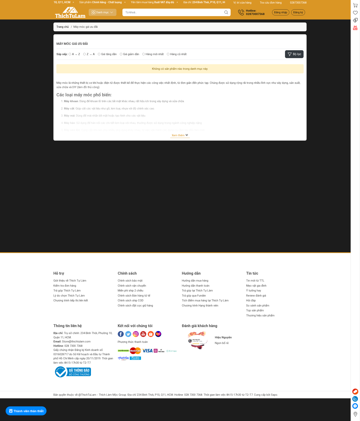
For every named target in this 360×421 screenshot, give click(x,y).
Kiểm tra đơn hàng (64, 285)
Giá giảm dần (131, 54)
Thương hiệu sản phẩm (260, 315)
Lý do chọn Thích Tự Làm (69, 295)
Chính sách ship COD (130, 300)
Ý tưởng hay (253, 290)
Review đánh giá (256, 295)
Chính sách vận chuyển (132, 285)
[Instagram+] (136, 334)
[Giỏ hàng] (355, 5)
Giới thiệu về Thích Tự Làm (69, 280)
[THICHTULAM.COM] (70, 12)
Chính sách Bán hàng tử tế (134, 295)
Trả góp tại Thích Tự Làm (197, 290)
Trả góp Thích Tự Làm (67, 290)
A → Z (76, 54)
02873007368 (298, 2)
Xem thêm (178, 135)
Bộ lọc (297, 54)
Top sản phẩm (255, 310)
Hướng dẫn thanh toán (195, 285)
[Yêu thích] (355, 12)
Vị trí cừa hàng (242, 2)
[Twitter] (128, 334)
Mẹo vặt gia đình (256, 285)
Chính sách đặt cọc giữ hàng (135, 305)
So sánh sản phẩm (257, 305)
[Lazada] (158, 334)
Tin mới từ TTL (255, 280)
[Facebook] (121, 334)
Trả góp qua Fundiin (194, 295)
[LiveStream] (355, 27)
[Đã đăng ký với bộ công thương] (72, 371)
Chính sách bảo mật (130, 280)
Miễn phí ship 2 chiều (130, 290)
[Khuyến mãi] (355, 20)
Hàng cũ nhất (178, 54)
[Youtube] (143, 334)
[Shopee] (151, 334)
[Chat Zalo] (355, 399)
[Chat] (355, 392)
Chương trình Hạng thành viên (200, 305)
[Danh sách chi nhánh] (355, 414)
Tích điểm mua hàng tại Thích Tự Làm (205, 300)
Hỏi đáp (251, 300)
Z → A (91, 54)
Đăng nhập (280, 12)
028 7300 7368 (73, 346)
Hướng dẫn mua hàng (195, 280)
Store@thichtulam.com (76, 341)
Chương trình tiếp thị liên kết (70, 300)
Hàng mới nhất (155, 54)
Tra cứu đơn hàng (271, 2)
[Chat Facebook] (355, 406)
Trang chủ (62, 26)
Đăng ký (298, 12)
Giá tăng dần (109, 54)
